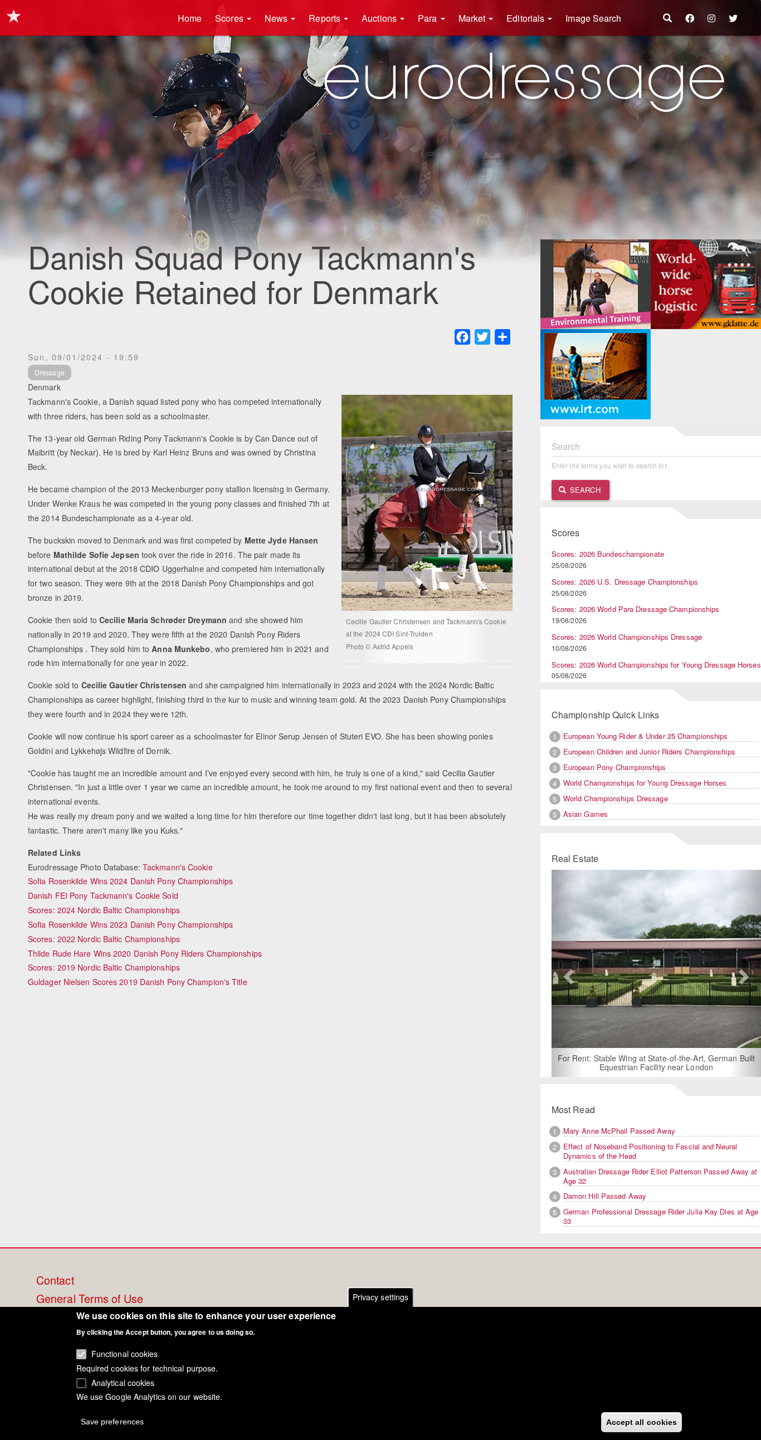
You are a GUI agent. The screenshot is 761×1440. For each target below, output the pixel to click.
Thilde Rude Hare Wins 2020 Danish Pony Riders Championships (145, 953)
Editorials (526, 18)
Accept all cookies (641, 1421)
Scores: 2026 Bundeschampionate (608, 553)
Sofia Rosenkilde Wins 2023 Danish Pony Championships (130, 924)
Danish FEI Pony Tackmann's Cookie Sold (103, 895)
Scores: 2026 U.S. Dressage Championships (625, 581)
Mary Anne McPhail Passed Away (619, 1130)
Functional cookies (124, 1353)
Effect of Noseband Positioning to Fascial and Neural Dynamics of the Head (650, 1151)
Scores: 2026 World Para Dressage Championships (636, 609)
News (277, 18)
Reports (326, 18)
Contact (55, 1281)
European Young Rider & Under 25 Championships (645, 736)
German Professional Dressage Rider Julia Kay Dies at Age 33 (661, 1216)
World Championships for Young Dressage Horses (645, 782)
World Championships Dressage (615, 798)
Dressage (50, 372)
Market (473, 18)
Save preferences (112, 1421)
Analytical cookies (123, 1382)
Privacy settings (381, 1296)
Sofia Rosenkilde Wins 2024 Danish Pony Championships (130, 880)
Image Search (593, 18)
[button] (567, 973)
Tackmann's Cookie (178, 867)
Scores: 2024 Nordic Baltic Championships (104, 909)
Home (190, 18)
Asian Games (585, 814)
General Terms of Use (89, 1299)
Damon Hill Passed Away (604, 1196)
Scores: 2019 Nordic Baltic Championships (104, 967)
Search (584, 489)
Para (429, 18)
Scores (230, 18)
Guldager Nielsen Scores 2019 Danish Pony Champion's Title (137, 981)
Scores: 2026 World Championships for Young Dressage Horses (656, 664)
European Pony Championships (614, 767)
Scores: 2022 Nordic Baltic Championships (104, 938)
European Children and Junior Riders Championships (649, 751)
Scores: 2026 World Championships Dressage (627, 636)
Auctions (380, 18)
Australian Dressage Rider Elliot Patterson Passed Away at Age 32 (660, 1176)
